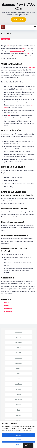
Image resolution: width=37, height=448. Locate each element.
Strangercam (18, 332)
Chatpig (18, 404)
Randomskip (18, 342)
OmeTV (18, 352)
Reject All (18, 444)
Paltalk (19, 347)
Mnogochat (8, 311)
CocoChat (18, 394)
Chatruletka (8, 308)
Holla (18, 378)
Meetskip (18, 368)
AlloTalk (7, 302)
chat (28, 53)
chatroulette (18, 399)
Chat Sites (5, 39)
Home (2, 36)
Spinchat (18, 337)
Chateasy (18, 415)
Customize (19, 439)
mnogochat (18, 363)
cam (8, 116)
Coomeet (18, 389)
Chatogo (7, 305)
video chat (32, 67)
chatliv (18, 410)
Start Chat (18, 19)
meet (8, 46)
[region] (18, 434)
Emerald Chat (18, 384)
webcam (24, 48)
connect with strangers (17, 51)
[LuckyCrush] (3, 27)
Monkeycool (18, 358)
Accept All (18, 435)
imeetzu (18, 373)
